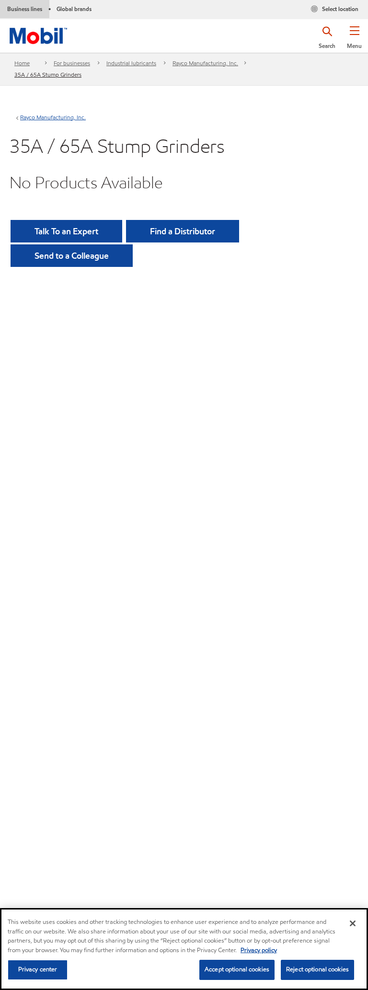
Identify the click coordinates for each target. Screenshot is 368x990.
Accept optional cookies (237, 969)
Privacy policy (259, 950)
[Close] (352, 923)
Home (22, 63)
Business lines (24, 9)
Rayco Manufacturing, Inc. (205, 63)
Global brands (74, 9)
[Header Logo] (38, 34)
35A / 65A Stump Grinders (47, 74)
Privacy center (38, 969)
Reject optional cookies (317, 969)
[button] (354, 40)
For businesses (72, 63)
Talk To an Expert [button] (66, 231)
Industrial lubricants (131, 63)
